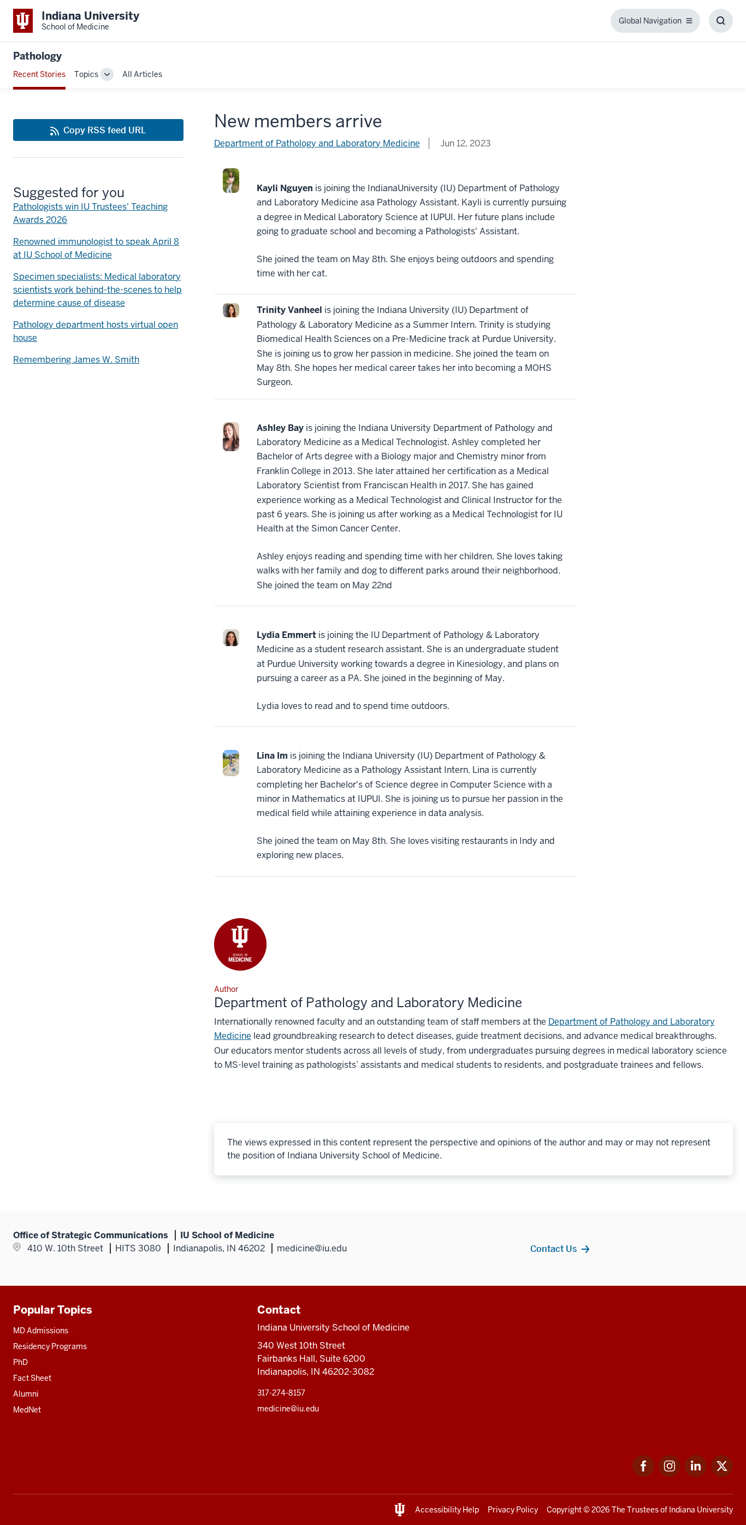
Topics (86, 74)
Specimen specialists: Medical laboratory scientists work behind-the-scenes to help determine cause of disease (97, 290)
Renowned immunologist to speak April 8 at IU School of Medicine (96, 248)
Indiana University (701, 1510)
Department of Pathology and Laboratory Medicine (317, 143)
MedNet (27, 1410)
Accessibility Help (447, 1510)
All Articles (142, 74)
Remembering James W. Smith (76, 359)
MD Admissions (40, 1330)
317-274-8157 (281, 1393)
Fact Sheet (32, 1378)
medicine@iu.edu (288, 1409)
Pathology (37, 56)
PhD (20, 1362)
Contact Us (553, 1248)
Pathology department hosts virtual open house (95, 331)
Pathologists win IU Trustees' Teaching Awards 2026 (90, 213)
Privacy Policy (513, 1510)
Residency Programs (50, 1346)
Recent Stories (39, 74)
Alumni (26, 1394)
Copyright (564, 1510)
